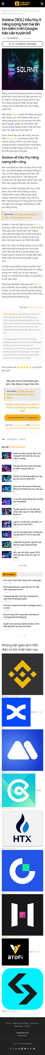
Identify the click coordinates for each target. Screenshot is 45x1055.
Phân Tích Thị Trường (20, 1023)
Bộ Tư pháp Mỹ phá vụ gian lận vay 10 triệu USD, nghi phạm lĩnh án (21, 588)
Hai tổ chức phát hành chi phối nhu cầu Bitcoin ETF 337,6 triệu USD (28, 533)
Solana (15, 114)
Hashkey (33, 407)
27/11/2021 (27, 38)
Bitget (24, 407)
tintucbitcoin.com (35, 307)
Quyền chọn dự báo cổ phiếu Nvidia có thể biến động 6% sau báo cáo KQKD (21, 625)
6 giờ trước (7, 629)
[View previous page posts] (20, 635)
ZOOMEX (9, 404)
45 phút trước (8, 583)
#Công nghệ (12, 439)
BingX (19, 404)
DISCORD (36, 428)
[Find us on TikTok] (31, 1048)
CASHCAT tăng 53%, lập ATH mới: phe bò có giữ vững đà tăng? (27, 543)
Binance (27, 404)
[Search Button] (42, 3)
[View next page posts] (24, 635)
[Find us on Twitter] (13, 1048)
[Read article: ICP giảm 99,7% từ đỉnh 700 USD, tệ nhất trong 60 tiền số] (6, 468)
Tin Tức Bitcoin (12, 38)
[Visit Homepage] (22, 3)
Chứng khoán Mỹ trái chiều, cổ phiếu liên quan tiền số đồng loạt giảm (20, 597)
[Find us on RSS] (28, 1048)
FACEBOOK (34, 425)
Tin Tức (8, 1023)
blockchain (11, 138)
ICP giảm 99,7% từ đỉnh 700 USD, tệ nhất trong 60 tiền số (27, 467)
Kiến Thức (34, 1023)
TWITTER (27, 428)
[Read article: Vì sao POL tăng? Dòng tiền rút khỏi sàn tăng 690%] (6, 501)
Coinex (15, 407)
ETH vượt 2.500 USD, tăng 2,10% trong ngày (22, 580)
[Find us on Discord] (34, 1048)
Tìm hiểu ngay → (14, 696)
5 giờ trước (7, 620)
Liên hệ (27, 1026)
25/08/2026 (16, 547)
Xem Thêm (22, 566)
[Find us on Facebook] (10, 1048)
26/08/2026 (16, 461)
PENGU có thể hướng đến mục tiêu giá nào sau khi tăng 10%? (28, 477)
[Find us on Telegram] (22, 1048)
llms (27, 1033)
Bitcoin (37, 224)
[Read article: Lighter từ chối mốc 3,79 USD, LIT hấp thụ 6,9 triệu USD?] (6, 524)
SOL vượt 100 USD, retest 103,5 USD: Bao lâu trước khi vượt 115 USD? (26, 555)
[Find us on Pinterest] (19, 1048)
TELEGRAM (18, 428)
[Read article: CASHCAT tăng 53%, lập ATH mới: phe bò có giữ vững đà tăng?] (6, 544)
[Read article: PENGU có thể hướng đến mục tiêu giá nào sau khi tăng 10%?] (6, 478)
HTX (8, 407)
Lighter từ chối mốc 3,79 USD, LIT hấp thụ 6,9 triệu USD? (27, 523)
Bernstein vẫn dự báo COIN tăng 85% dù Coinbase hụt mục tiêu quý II (28, 489)
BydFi (22, 410)
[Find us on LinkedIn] (16, 1048)
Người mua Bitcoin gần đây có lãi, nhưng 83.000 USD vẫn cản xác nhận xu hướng (27, 456)
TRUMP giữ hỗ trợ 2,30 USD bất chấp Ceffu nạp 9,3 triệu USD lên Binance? (27, 512)
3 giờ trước (7, 601)
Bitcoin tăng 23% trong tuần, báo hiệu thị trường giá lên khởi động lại (21, 615)
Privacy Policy (22, 1036)
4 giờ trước (7, 610)
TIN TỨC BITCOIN (19, 425)
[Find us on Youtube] (25, 1048)
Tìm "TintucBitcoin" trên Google (24, 44)
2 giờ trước (7, 592)
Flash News (18, 1026)
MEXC (36, 404)
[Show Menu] (3, 3)
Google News (20, 1033)
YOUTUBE (9, 428)
